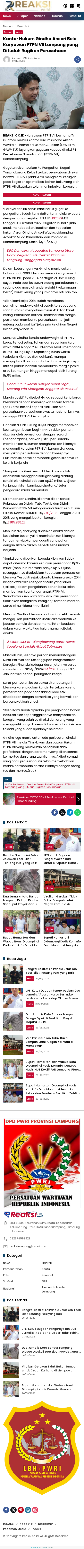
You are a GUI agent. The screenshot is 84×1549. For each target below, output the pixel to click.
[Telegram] (70, 812)
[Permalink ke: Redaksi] (7, 59)
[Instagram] (35, 1510)
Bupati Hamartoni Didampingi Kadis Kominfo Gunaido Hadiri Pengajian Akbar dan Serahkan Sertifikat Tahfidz (62, 941)
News (19, 32)
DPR (44, 1281)
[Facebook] (54, 812)
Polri (6, 1275)
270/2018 (50, 513)
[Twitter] (62, 812)
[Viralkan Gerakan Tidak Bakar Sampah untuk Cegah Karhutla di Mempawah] (62, 881)
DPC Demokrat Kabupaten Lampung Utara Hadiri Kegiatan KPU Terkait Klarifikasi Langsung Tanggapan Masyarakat (40, 255)
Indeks (36, 1529)
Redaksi (16, 58)
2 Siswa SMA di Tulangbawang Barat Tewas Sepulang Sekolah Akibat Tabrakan (41, 644)
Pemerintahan (13, 1269)
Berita (9, 846)
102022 (57, 218)
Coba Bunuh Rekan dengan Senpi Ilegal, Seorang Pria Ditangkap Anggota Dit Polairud (42, 386)
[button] (65, 6)
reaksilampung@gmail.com (28, 1246)
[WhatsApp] (77, 812)
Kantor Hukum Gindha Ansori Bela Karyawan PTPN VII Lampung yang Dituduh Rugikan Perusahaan (40, 786)
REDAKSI (8, 1524)
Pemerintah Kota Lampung (53, 1289)
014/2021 (49, 669)
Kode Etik (26, 1524)
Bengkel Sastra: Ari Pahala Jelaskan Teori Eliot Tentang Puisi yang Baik (21, 859)
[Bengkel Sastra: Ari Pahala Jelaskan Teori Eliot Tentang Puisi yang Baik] (21, 839)
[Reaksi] (27, 6)
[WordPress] (28, 1510)
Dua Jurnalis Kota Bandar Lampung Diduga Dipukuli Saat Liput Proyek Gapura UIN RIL (21, 900)
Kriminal (47, 1275)
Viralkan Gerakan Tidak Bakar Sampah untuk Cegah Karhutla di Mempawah (60, 900)
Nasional (8, 1289)
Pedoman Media (14, 1529)
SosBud (8, 1281)
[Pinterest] (21, 1510)
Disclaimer (45, 1524)
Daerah (8, 32)
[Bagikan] (77, 59)
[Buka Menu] (72, 6)
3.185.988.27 (17, 522)
